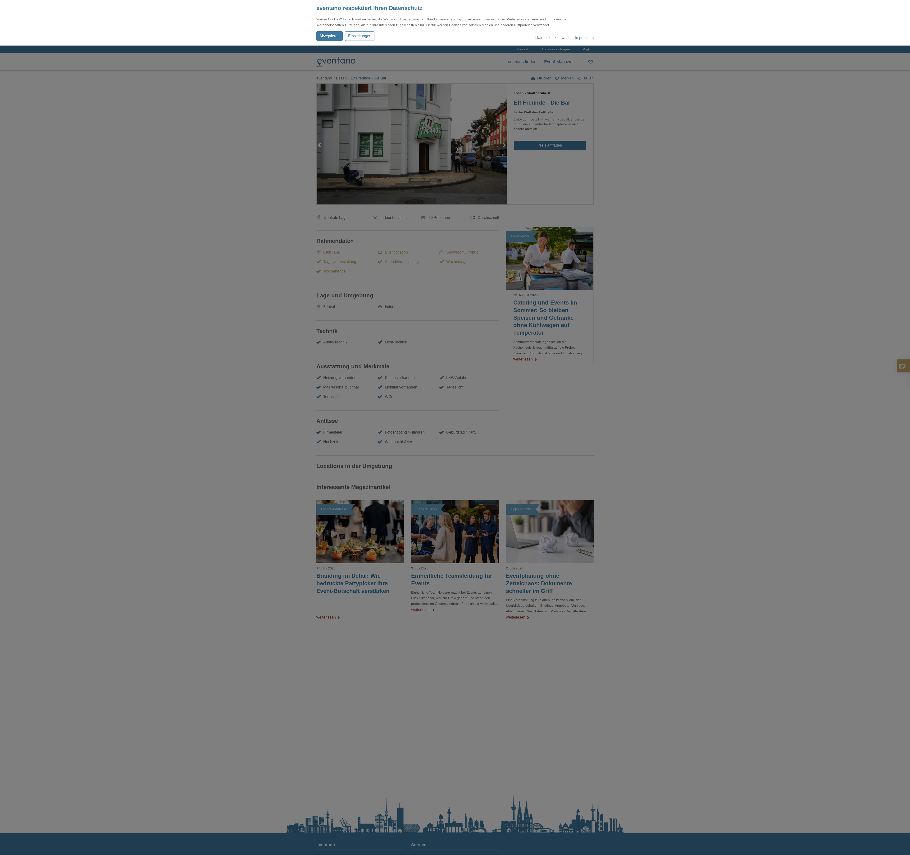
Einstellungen (359, 36)
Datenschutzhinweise (553, 38)
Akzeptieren (329, 36)
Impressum (584, 38)
